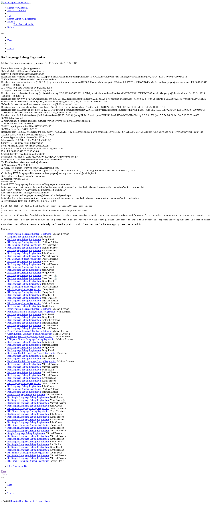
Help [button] (9, 16)
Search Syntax (14, 18)
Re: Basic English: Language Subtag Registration (31, 311)
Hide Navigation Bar (17, 466)
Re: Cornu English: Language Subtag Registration (31, 353)
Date (9, 40)
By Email (29, 501)
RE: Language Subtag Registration (24, 242)
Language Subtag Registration (22, 236)
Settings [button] (11, 21)
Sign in (10, 27)
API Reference (29, 18)
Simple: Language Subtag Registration (26, 394)
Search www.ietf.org (17, 7)
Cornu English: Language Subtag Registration (29, 333)
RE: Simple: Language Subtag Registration (28, 408)
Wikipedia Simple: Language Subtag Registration (31, 339)
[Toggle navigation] (30, 3)
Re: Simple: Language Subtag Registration (28, 397)
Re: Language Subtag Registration (24, 239)
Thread (10, 48)
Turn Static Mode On (24, 24)
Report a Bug (16, 501)
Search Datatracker (16, 10)
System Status (43, 501)
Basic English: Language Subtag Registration (29, 234)
